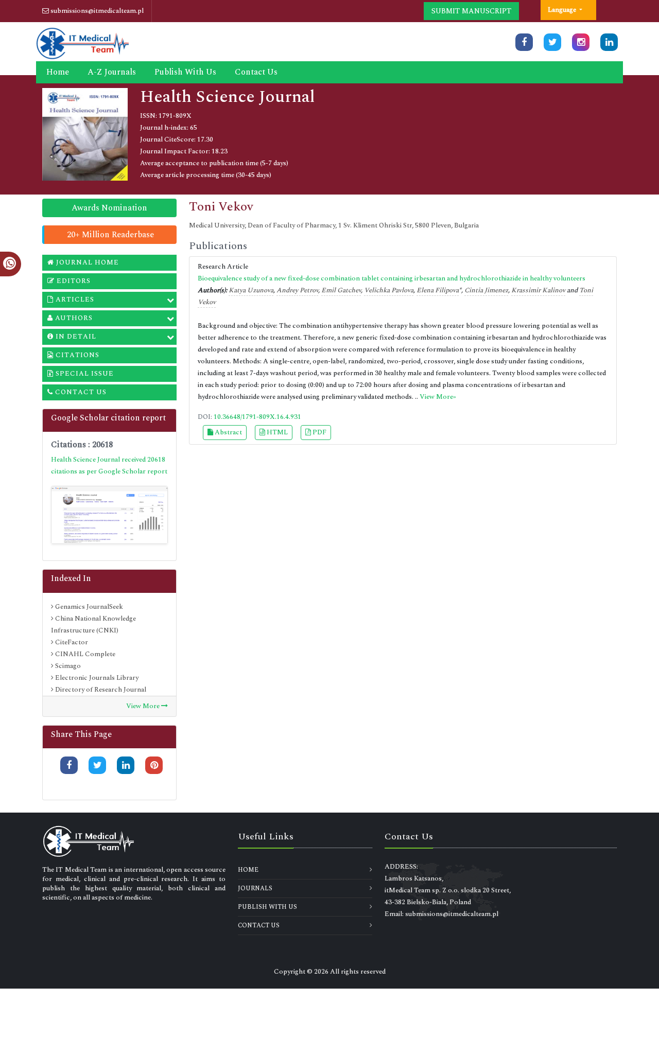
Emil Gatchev (341, 290)
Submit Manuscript (471, 11)
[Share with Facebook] (69, 765)
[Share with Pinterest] (154, 765)
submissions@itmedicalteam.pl (96, 11)
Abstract (227, 432)
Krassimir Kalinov (538, 290)
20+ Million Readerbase (110, 234)
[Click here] (524, 42)
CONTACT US (259, 925)
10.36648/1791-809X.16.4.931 (257, 417)
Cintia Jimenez (486, 290)
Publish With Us (185, 72)
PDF (318, 432)
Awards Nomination (109, 208)
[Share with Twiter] (97, 765)
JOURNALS (255, 888)
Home (57, 72)
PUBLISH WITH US (267, 907)
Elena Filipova (438, 290)
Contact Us (256, 72)
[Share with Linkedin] (125, 765)
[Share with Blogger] (154, 782)
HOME (248, 870)
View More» (438, 397)
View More (143, 706)
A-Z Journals (112, 72)
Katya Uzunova (251, 290)
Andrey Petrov (297, 290)
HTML (276, 432)
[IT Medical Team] (82, 42)
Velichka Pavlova (388, 290)
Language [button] (563, 10)
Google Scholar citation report (108, 418)
